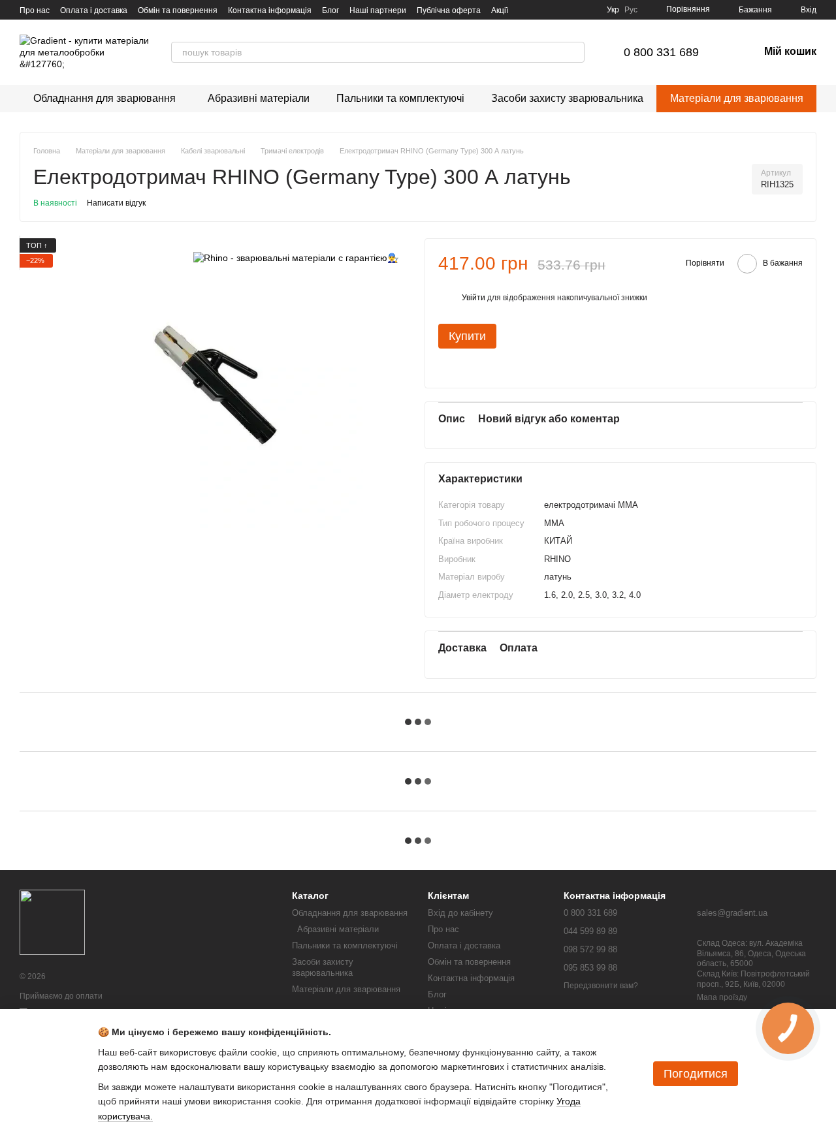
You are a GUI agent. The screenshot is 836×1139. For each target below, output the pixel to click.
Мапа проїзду (722, 997)
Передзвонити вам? (601, 985)
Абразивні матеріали (256, 98)
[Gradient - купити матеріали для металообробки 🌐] (52, 921)
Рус (630, 10)
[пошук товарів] (574, 52)
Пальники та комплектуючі (400, 98)
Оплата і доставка (93, 10)
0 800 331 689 (661, 52)
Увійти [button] (473, 297)
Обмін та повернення (177, 10)
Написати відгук (116, 203)
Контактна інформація (270, 10)
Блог (330, 10)
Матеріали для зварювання (736, 98)
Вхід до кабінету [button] (460, 913)
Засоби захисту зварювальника (567, 98)
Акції (499, 10)
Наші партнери (377, 10)
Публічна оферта (449, 10)
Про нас (35, 10)
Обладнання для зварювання (104, 98)
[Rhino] (296, 257)
